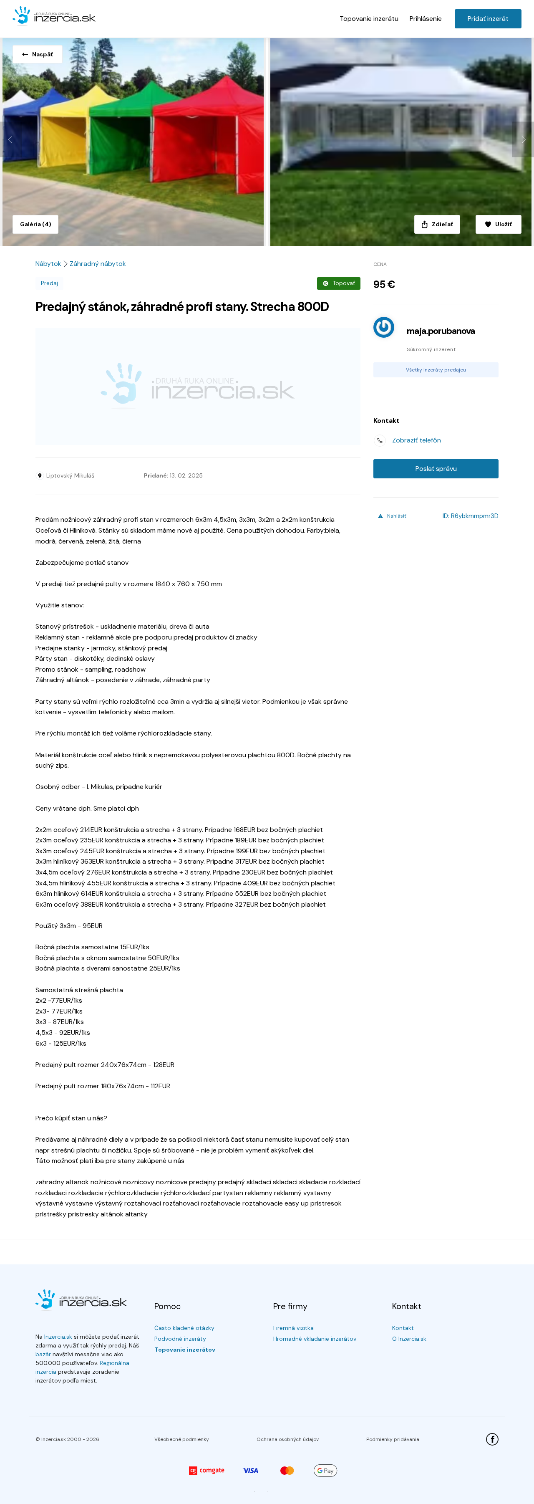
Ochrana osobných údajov (288, 1439)
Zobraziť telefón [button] (416, 440)
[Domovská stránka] (54, 16)
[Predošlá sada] (11, 139)
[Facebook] (492, 1439)
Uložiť (503, 224)
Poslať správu (436, 468)
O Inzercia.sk (409, 1338)
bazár (43, 1354)
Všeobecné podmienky (181, 1439)
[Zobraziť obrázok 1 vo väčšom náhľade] (133, 139)
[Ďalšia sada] (523, 139)
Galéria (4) (35, 224)
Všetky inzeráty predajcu (436, 370)
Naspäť (42, 54)
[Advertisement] (197, 386)
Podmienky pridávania (392, 1439)
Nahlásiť (396, 516)
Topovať (343, 283)
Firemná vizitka (293, 1328)
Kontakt (403, 1328)
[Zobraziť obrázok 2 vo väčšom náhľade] (400, 139)
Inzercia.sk (58, 1336)
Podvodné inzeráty (180, 1338)
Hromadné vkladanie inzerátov (314, 1338)
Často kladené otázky (184, 1328)
